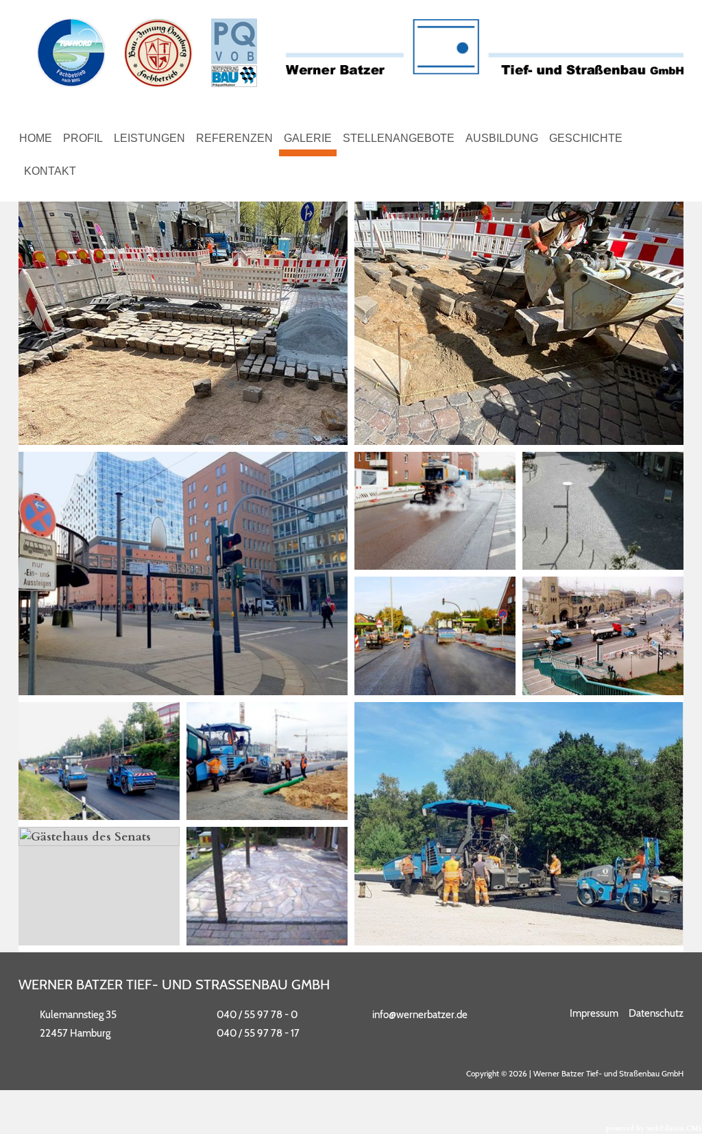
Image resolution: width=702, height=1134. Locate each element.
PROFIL (83, 138)
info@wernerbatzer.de (420, 1015)
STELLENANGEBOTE (399, 138)
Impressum (594, 1013)
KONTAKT (50, 171)
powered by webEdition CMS (654, 1128)
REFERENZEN (234, 138)
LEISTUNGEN (149, 138)
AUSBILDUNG (501, 138)
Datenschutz (656, 1013)
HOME (35, 138)
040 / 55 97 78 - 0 (257, 1015)
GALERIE (308, 138)
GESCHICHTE (585, 138)
